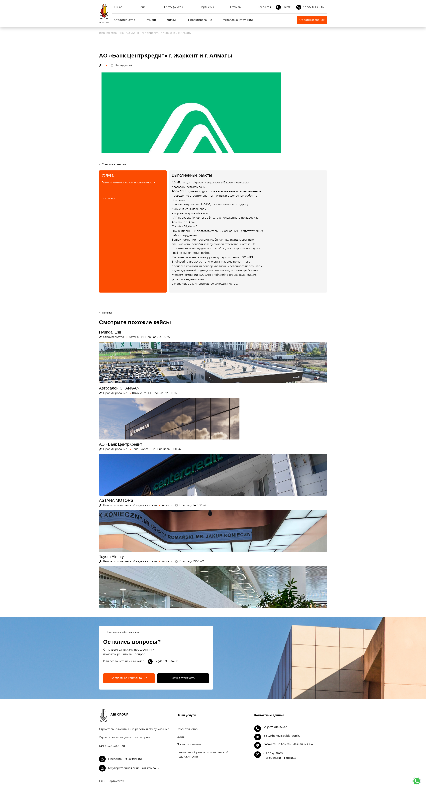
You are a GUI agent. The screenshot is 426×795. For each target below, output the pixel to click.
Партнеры (207, 7)
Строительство (124, 19)
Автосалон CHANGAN (119, 388)
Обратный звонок (311, 19)
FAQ (102, 781)
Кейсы (143, 7)
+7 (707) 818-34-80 (166, 661)
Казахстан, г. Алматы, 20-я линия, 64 (288, 744)
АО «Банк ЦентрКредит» (121, 444)
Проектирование (200, 19)
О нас (118, 7)
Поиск (287, 6)
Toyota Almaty (111, 556)
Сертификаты (173, 7)
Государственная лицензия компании (134, 768)
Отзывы (235, 7)
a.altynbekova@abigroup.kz (281, 735)
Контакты (264, 7)
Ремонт (151, 19)
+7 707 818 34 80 (313, 6)
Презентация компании (125, 759)
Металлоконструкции (238, 19)
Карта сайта (116, 781)
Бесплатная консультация (129, 678)
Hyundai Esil (110, 332)
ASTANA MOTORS (116, 500)
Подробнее (109, 198)
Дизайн (172, 19)
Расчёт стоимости (183, 678)
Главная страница (111, 32)
